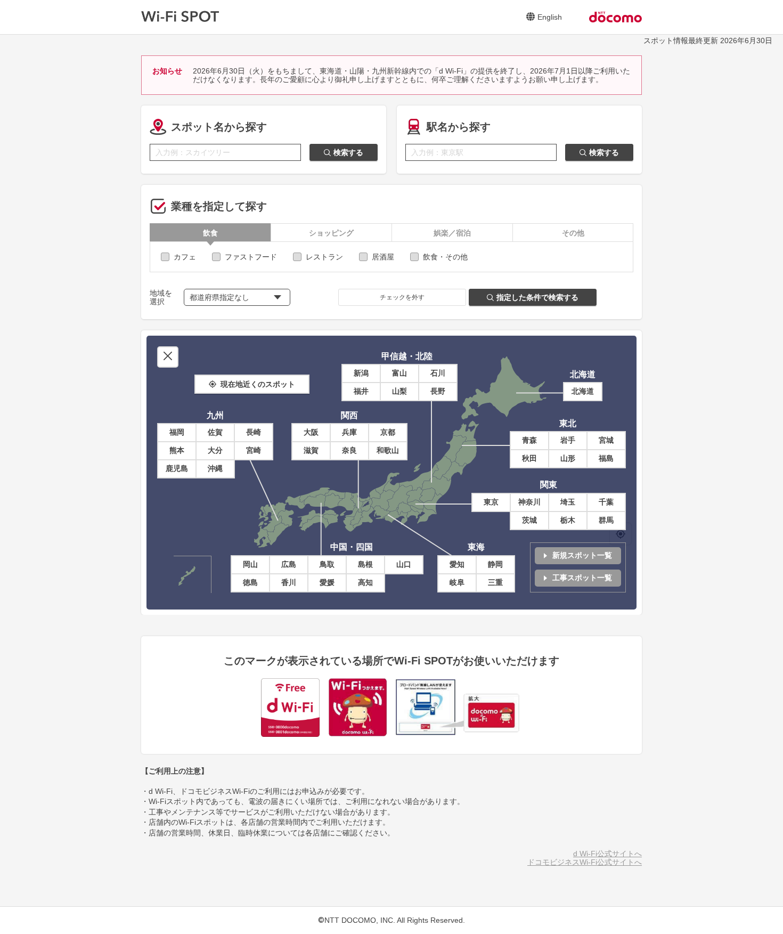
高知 (365, 582)
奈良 (349, 450)
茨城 (529, 520)
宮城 (606, 440)
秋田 (529, 458)
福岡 (176, 432)
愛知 (457, 564)
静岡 (495, 564)
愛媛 (327, 582)
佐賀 (215, 432)
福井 (361, 391)
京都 (387, 432)
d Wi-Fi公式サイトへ (607, 853)
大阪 (311, 432)
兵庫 (349, 432)
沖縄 (215, 468)
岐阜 (457, 582)
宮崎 (253, 450)
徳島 (250, 582)
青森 (529, 440)
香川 (288, 582)
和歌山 (388, 450)
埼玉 (567, 502)
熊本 (176, 450)
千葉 (606, 502)
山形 (567, 458)
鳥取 (327, 564)
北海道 (583, 391)
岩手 (567, 440)
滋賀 (311, 450)
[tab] (210, 232)
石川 (437, 373)
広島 (288, 564)
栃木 (567, 520)
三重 (495, 582)
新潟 (361, 373)
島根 (365, 564)
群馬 (606, 520)
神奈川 (529, 502)
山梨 (399, 391)
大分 (215, 450)
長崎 (253, 432)
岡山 (250, 564)
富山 (399, 373)
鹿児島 (177, 468)
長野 (437, 391)
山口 (403, 564)
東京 (491, 502)
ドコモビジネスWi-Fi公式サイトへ (584, 862)
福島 (606, 458)
